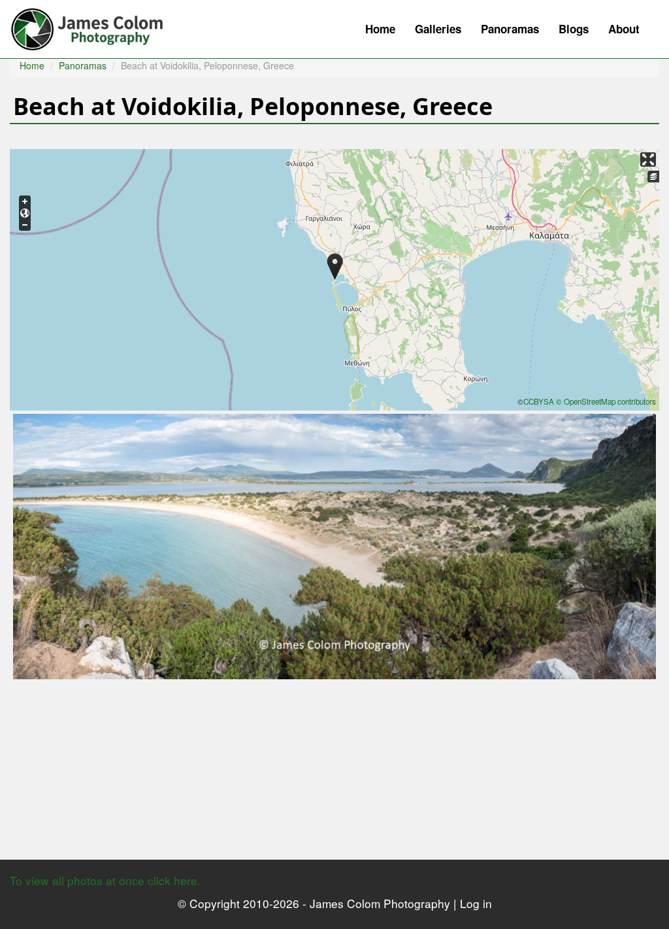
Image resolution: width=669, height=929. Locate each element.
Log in (476, 903)
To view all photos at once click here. (105, 880)
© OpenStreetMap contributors (606, 401)
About (624, 29)
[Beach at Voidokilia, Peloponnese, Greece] (334, 544)
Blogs (574, 29)
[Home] (93, 26)
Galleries (438, 29)
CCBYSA (538, 401)
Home (380, 29)
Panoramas (510, 29)
